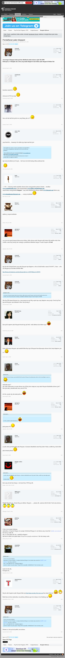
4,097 (60, 364)
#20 (61, 631)
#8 (61, 275)
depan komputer (58, 341)
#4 (61, 169)
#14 (61, 455)
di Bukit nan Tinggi (57, 522)
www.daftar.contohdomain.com (35, 188)
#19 (61, 599)
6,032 (60, 204)
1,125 (60, 176)
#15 (61, 485)
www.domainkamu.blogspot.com (11, 194)
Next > (16, 44)
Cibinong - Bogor (58, 233)
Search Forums (5, 16)
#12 (61, 396)
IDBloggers (17, 491)
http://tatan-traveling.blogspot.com (34, 593)
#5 (61, 196)
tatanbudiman (18, 579)
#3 (61, 124)
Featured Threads (14, 16)
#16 (61, 511)
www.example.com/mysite (13, 154)
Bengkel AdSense (11, 41)
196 (60, 230)
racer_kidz (17, 131)
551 (60, 76)
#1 (61, 68)
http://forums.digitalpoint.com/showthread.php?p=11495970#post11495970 (21, 272)
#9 (61, 304)
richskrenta (17, 74)
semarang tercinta (57, 549)
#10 (61, 330)
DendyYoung (18, 311)
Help (55, 654)
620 (60, 106)
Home (5, 14)
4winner (17, 203)
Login (54, 14)
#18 (61, 572)
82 (60, 49)
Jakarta (59, 52)
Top (60, 654)
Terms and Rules (54, 656)
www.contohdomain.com (9, 188)
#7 (61, 248)
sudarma (17, 104)
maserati (21, 41)
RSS (62, 654)
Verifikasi (24, 14)
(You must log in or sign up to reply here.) (54, 637)
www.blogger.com (58, 495)
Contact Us (51, 654)
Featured (11, 14)
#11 (61, 356)
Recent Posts (23, 16)
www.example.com (26, 153)
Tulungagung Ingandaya (56, 315)
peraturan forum (33, 34)
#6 (61, 222)
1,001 (60, 519)
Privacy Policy (61, 656)
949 (60, 546)
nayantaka (17, 545)
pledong (17, 518)
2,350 (60, 312)
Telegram (31, 14)
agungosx (17, 229)
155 (60, 493)
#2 (61, 98)
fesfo (16, 175)
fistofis (16, 337)
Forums (18, 14)
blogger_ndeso (18, 461)
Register (59, 14)
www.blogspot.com (48, 190)
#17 (61, 538)
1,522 (60, 338)
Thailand (59, 583)
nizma (16, 363)
